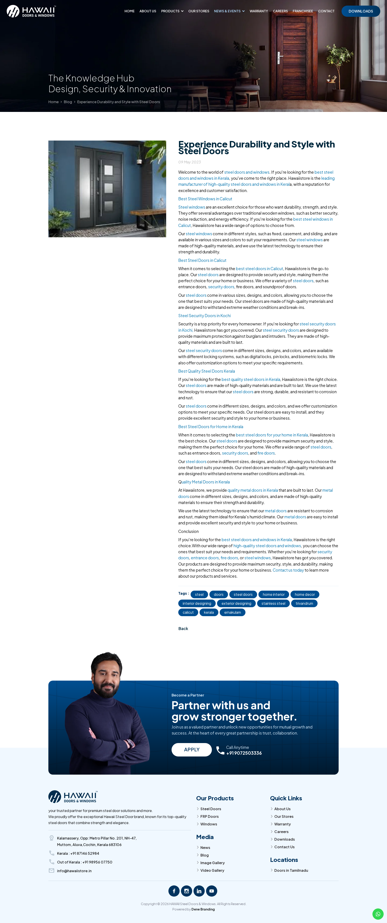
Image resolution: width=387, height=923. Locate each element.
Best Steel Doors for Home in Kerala (210, 426)
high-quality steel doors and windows (267, 545)
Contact (326, 11)
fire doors (266, 453)
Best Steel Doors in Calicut (202, 260)
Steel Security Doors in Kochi (204, 315)
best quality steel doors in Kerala (250, 379)
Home (130, 11)
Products (170, 11)
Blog (68, 101)
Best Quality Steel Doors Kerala (206, 371)
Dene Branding (203, 909)
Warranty (259, 11)
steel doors (208, 274)
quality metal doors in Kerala (253, 490)
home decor (305, 594)
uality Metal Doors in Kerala (206, 481)
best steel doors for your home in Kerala (271, 434)
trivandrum (304, 603)
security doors (221, 286)
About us (148, 11)
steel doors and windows (246, 172)
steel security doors (280, 330)
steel (199, 594)
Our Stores (198, 11)
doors (219, 594)
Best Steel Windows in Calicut (205, 198)
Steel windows (192, 207)
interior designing (197, 603)
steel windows (199, 233)
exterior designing (236, 603)
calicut (188, 612)
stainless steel (273, 603)
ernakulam (232, 612)
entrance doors (205, 557)
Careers (280, 11)
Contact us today (288, 570)
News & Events (227, 11)
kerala (209, 612)
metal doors (276, 510)
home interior (274, 594)
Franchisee (303, 11)
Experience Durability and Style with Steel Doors (118, 101)
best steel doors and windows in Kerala (256, 539)
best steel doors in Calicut (259, 268)
